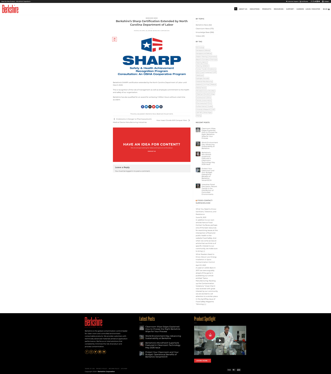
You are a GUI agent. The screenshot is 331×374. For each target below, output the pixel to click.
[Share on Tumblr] (161, 106)
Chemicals (213, 59)
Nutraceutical (200, 97)
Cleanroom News (203, 29)
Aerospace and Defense (203, 53)
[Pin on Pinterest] (153, 106)
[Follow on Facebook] (311, 1)
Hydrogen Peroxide (202, 78)
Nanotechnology (209, 94)
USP (213, 109)
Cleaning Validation (202, 66)
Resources (279, 9)
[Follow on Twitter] (315, 1)
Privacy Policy (101, 368)
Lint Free (206, 84)
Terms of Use (90, 368)
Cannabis (205, 59)
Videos (198, 36)
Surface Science (201, 106)
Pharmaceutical (201, 103)
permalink (169, 114)
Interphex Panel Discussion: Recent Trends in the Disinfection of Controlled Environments (209, 189)
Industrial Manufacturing (204, 81)
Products (266, 9)
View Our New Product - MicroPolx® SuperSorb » (16, 1)
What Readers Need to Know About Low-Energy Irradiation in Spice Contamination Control (206, 258)
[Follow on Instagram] (313, 1)
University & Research (203, 109)
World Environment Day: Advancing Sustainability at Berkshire (210, 145)
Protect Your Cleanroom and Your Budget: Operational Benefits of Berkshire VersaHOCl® (208, 174)
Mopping (199, 94)
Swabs (210, 106)
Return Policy (114, 368)
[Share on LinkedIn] (157, 106)
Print (209, 103)
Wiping (198, 115)
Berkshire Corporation (161, 30)
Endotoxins (212, 69)
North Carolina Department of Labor (168, 82)
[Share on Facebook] (142, 106)
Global (326, 1)
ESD (197, 72)
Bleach (198, 59)
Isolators (199, 84)
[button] (326, 9)
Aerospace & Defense (203, 50)
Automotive (212, 56)
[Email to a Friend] (150, 106)
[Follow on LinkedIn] (317, 1)
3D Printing (200, 47)
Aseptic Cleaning (201, 56)
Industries (254, 9)
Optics (209, 97)
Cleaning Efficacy (201, 63)
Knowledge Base (202, 32)
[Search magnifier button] (235, 8)
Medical (213, 84)
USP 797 (199, 112)
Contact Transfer (201, 69)
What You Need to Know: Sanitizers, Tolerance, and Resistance (206, 211)
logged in (130, 171)
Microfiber (211, 91)
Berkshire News (152, 18)
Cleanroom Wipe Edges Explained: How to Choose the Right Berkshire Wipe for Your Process (209, 133)
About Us (243, 9)
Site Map (124, 368)
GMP (214, 72)
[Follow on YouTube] (319, 1)
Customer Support (293, 1)
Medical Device (201, 88)
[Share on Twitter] (146, 106)
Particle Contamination (203, 100)
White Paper (207, 112)
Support (290, 9)
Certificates (304, 1)
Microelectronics (201, 91)
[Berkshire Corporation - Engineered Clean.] (9, 9)
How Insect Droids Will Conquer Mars (171, 120)
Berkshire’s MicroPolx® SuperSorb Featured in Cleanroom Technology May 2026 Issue (208, 158)
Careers (300, 9)
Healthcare (199, 75)
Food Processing (206, 72)
